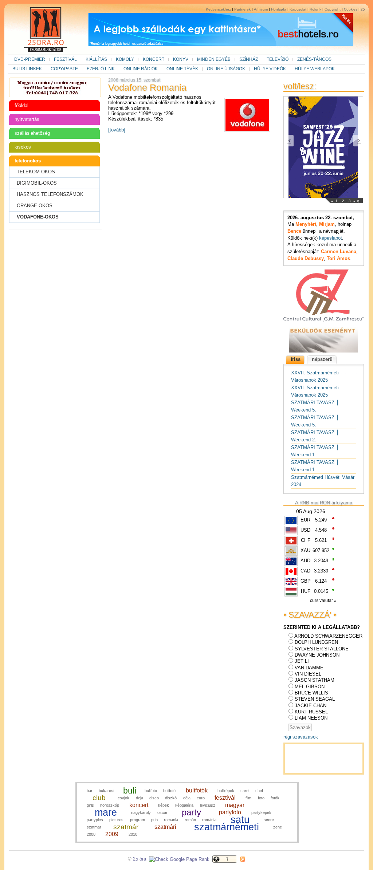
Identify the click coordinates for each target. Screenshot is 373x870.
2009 (111, 834)
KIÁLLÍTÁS (96, 59)
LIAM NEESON (311, 718)
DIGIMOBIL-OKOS (37, 183)
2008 (91, 834)
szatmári (165, 827)
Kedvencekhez (218, 9)
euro (201, 798)
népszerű (322, 359)
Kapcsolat (298, 9)
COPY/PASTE (64, 68)
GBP (306, 581)
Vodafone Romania (147, 87)
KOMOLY (125, 59)
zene (277, 827)
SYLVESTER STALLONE (322, 648)
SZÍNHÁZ (248, 59)
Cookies (350, 9)
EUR (305, 520)
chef (259, 790)
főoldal (21, 105)
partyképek (261, 812)
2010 (133, 834)
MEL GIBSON (310, 686)
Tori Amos (338, 258)
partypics (95, 820)
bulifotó (169, 790)
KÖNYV (180, 59)
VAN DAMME (309, 667)
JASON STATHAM (314, 680)
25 (363, 9)
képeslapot (330, 238)
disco (154, 798)
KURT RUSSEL (311, 711)
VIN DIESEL (308, 674)
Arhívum (261, 9)
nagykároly (141, 812)
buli (129, 790)
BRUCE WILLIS (311, 693)
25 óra (139, 859)
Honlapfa (278, 9)
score (269, 820)
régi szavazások (300, 737)
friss (296, 359)
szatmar (94, 827)
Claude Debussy (305, 258)
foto (261, 798)
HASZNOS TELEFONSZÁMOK (50, 194)
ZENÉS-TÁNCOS (314, 59)
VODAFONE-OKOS (38, 217)
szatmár (125, 827)
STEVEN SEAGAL (315, 699)
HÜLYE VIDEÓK (270, 68)
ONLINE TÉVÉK (182, 68)
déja (187, 798)
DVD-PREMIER (29, 59)
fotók (275, 798)
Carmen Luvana (338, 251)
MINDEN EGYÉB (214, 59)
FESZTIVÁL (65, 59)
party (191, 812)
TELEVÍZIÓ (277, 59)
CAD (305, 571)
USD (305, 530)
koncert (138, 805)
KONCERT (153, 59)
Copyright (333, 9)
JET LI (302, 661)
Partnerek (242, 9)
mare (106, 812)
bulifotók (197, 790)
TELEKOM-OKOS (36, 171)
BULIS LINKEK (27, 68)
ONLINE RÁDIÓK (140, 68)
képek (163, 805)
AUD (305, 560)
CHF (305, 540)
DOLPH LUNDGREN (316, 642)
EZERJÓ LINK (101, 68)
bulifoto (151, 790)
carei (244, 790)
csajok (123, 798)
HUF (305, 591)
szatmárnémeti (226, 827)
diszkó (171, 798)
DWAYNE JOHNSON (317, 655)
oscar (162, 812)
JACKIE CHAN (310, 705)
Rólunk (315, 9)
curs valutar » (324, 600)
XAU (305, 550)
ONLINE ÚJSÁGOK (226, 68)
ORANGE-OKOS (34, 205)
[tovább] (116, 130)
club (99, 798)
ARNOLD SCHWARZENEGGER (328, 636)
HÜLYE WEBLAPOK (315, 68)
